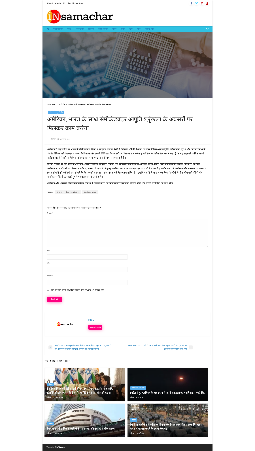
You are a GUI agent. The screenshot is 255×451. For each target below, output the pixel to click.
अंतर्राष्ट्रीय (79, 29)
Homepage (51, 104)
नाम (49, 251)
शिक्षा (139, 29)
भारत (69, 29)
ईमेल (49, 263)
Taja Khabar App (75, 3)
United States (90, 192)
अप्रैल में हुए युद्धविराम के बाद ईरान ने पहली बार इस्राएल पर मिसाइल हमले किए (167, 392)
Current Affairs (138, 388)
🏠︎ (48, 29)
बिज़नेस (91, 29)
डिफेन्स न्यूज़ (149, 29)
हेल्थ (131, 29)
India (59, 192)
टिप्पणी (50, 213)
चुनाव (114, 29)
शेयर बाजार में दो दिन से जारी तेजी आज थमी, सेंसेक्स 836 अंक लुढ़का (80, 428)
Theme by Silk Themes (55, 447)
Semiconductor (72, 192)
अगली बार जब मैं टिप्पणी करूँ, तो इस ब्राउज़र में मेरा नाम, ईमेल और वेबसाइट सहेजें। (77, 290)
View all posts (95, 327)
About (50, 3)
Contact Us (60, 3)
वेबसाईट (50, 276)
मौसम (123, 29)
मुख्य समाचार (58, 29)
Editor (53, 139)
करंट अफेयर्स (103, 29)
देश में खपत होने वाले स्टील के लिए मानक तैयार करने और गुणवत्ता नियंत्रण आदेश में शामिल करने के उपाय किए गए (165, 426)
